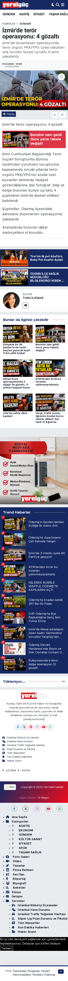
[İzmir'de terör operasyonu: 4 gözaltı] (34, 90)
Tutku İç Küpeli (33, 298)
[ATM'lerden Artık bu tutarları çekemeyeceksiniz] (50, 367)
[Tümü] (63, 681)
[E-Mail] (25, 305)
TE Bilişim (43, 798)
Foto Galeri (20, 856)
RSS (11, 787)
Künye (16, 892)
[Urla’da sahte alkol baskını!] (18, 402)
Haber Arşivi (14, 761)
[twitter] (25, 809)
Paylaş (10, 114)
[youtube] (48, 809)
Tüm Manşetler (16, 753)
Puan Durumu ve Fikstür (21, 749)
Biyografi (19, 883)
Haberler (8, 24)
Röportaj (18, 878)
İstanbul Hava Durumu (20, 741)
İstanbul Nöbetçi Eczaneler (23, 737)
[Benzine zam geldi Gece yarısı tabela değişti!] (50, 333)
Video (16, 861)
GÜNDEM (9, 14)
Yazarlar (18, 865)
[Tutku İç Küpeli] (11, 300)
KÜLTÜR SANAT (30, 839)
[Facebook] (18, 727)
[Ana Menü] (62, 4)
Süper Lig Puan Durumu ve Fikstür (43, 918)
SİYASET (39, 14)
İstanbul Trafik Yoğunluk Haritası (26, 745)
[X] (24, 727)
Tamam (6, 948)
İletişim (17, 896)
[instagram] (37, 809)
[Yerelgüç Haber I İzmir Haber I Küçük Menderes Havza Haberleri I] (15, 5)
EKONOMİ (25, 830)
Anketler (19, 887)
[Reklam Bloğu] (34, 470)
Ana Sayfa (19, 817)
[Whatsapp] (50, 727)
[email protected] (34, 719)
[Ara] (57, 4)
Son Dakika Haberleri (19, 757)
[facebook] (14, 809)
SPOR (22, 848)
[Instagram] (37, 727)
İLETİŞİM (11, 770)
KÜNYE (25, 770)
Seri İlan (18, 874)
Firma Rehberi (22, 870)
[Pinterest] (31, 727)
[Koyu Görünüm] (53, 4)
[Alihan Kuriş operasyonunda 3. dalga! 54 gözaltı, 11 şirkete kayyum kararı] (18, 367)
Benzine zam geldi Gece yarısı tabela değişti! (47, 347)
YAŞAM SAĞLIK (30, 852)
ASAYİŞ (24, 14)
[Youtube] (44, 727)
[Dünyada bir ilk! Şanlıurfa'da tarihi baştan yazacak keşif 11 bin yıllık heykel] (18, 333)
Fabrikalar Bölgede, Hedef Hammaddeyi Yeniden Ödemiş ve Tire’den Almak (34, 975)
